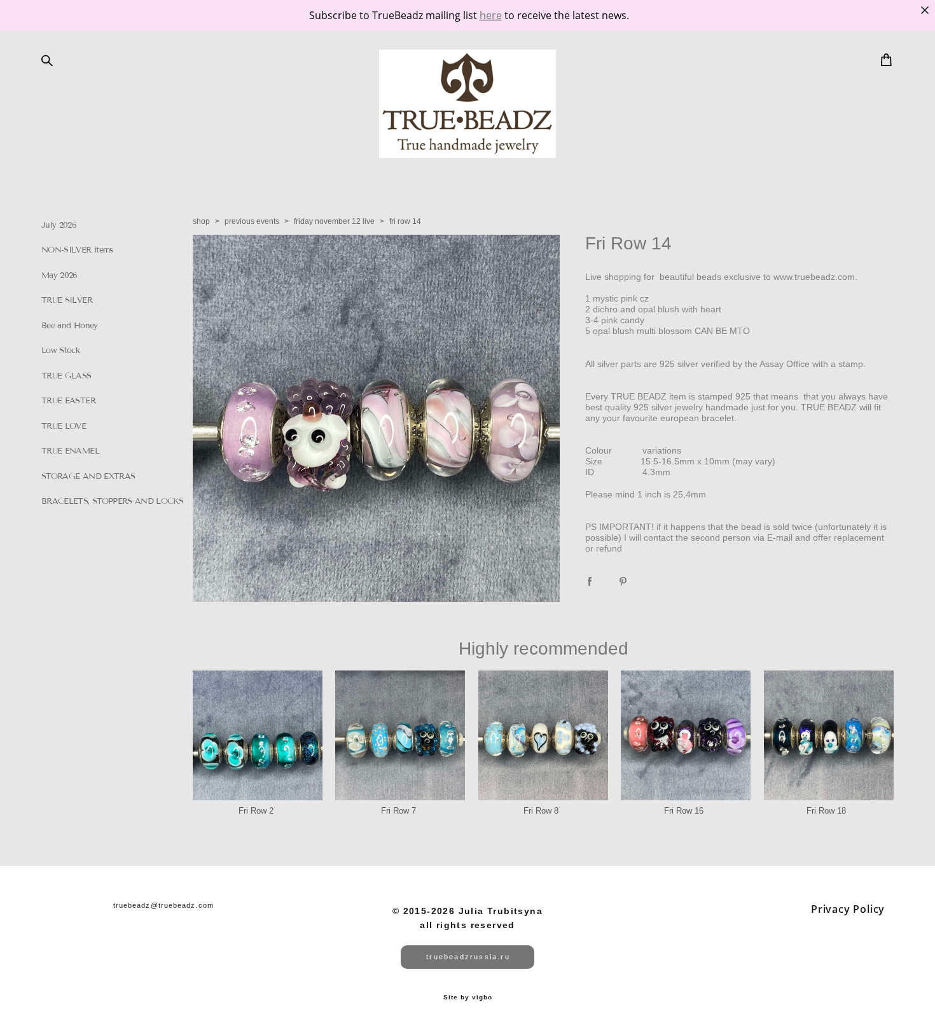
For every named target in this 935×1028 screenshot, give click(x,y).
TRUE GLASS (66, 376)
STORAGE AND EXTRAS (88, 476)
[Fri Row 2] (257, 735)
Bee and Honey (69, 326)
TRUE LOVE (63, 426)
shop (201, 221)
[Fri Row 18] (829, 735)
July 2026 (58, 225)
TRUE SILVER (66, 300)
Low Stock (60, 350)
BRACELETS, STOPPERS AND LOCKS (112, 501)
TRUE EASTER (68, 401)
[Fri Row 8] (543, 735)
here (491, 15)
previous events (252, 221)
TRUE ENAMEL (70, 451)
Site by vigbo (467, 997)
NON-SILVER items (77, 250)
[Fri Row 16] (686, 735)
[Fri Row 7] (400, 735)
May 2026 (59, 275)
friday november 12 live (334, 221)
